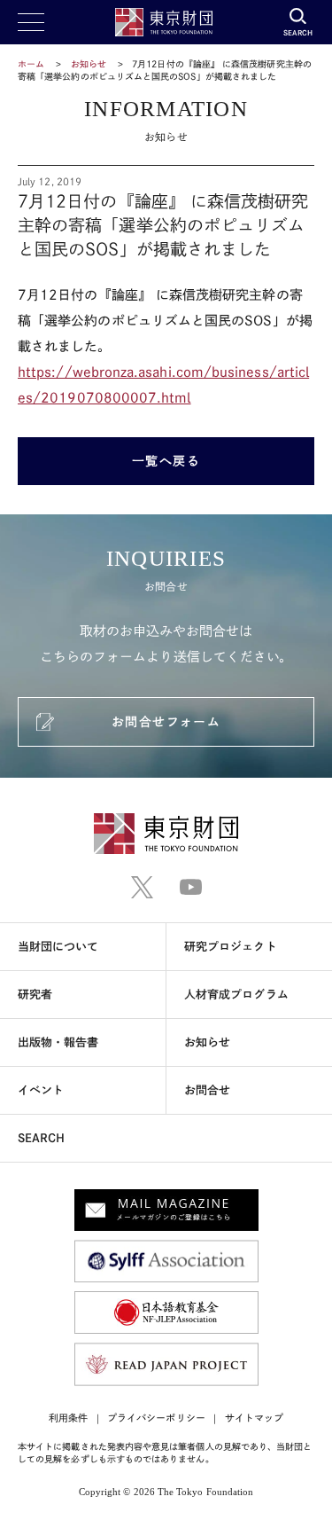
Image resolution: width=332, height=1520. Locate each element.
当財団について (58, 946)
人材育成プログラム (236, 994)
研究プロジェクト (230, 946)
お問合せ (207, 1090)
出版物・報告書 (58, 1042)
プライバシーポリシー (156, 1417)
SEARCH (41, 1138)
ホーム (31, 63)
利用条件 (68, 1417)
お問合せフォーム (166, 722)
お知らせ (88, 63)
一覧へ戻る (166, 461)
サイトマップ (254, 1417)
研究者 (35, 994)
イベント (41, 1090)
